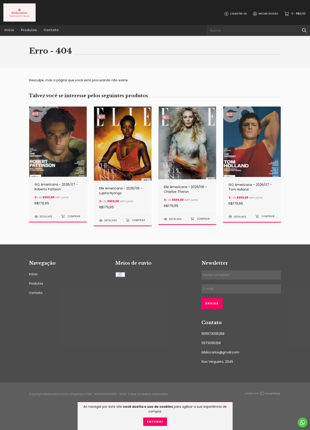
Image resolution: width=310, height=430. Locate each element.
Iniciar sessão (268, 13)
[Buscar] (304, 30)
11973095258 (211, 343)
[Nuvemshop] (263, 394)
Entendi (155, 422)
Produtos (29, 30)
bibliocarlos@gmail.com (220, 352)
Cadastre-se (238, 13)
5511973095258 (213, 333)
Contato (51, 30)
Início (9, 30)
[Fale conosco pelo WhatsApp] (303, 423)
